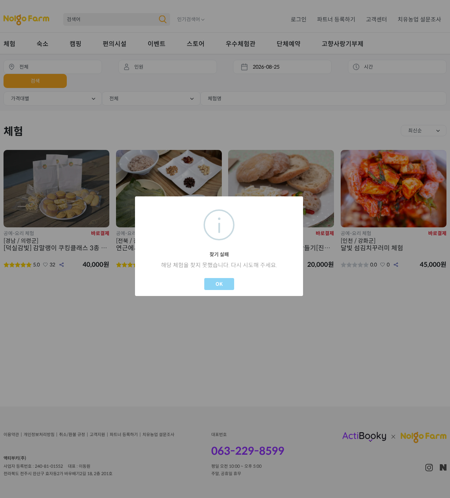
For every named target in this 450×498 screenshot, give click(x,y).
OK (219, 284)
